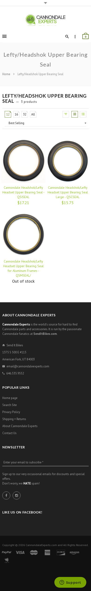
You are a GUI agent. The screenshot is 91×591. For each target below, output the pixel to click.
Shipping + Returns (14, 419)
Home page (10, 398)
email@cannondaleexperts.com (28, 366)
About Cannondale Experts (20, 426)
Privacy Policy (11, 412)
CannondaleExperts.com (41, 545)
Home (6, 74)
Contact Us (9, 433)
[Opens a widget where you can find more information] (70, 583)
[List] (83, 114)
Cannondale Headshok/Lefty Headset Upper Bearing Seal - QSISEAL (23, 192)
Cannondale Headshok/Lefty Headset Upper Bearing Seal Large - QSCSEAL (68, 192)
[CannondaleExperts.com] (45, 20)
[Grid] (74, 114)
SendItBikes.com (45, 334)
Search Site (9, 405)
